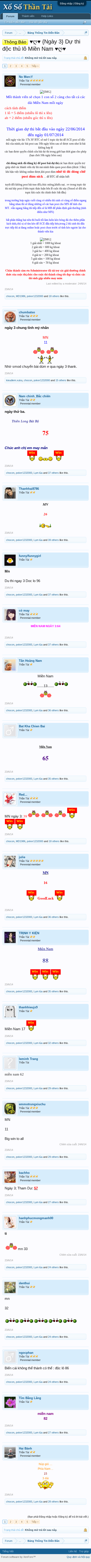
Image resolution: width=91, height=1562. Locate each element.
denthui (24, 1283)
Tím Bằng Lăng (30, 1398)
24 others (53, 1267)
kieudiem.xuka (14, 380)
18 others (54, 296)
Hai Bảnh (25, 1448)
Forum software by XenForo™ (18, 1556)
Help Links (47, 16)
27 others (53, 1202)
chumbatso (27, 312)
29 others (53, 1088)
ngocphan (26, 1352)
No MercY (26, 77)
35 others (53, 778)
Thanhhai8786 (29, 488)
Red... (23, 794)
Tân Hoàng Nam (30, 660)
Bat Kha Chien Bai (32, 726)
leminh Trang (28, 1059)
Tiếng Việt (8, 1551)
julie (22, 857)
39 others (53, 540)
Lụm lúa (38, 472)
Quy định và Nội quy (78, 1556)
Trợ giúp (84, 1551)
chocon (10, 296)
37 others (53, 472)
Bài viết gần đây (39, 22)
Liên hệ (73, 1551)
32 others (53, 1043)
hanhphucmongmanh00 (36, 1218)
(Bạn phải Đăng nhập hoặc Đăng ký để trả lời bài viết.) (58, 1516)
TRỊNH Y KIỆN (29, 933)
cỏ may (24, 610)
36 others (53, 710)
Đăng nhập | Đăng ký (72, 3)
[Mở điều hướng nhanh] (85, 32)
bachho (24, 1173)
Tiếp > (35, 66)
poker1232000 (35, 296)
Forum (10, 16)
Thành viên (28, 16)
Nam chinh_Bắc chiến (34, 396)
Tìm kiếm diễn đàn (14, 22)
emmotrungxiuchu (32, 1104)
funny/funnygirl (30, 556)
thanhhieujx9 (28, 1007)
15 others (61, 380)
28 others (53, 1501)
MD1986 (20, 296)
